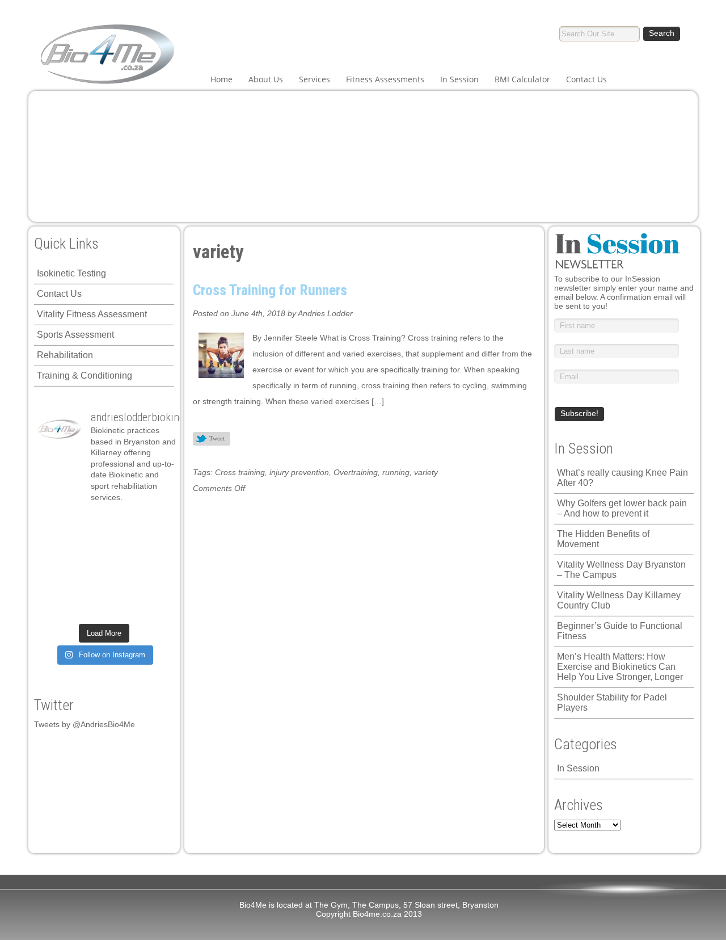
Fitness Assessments (385, 79)
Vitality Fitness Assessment (92, 314)
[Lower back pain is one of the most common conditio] (53, 586)
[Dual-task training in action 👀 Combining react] (154, 586)
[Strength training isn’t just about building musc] (120, 522)
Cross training (240, 472)
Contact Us (586, 79)
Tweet (217, 438)
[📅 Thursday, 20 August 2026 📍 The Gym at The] (120, 544)
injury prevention (299, 472)
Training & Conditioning (84, 375)
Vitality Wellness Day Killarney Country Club (619, 600)
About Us (265, 79)
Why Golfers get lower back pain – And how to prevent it (622, 508)
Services (314, 79)
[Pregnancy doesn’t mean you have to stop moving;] (53, 522)
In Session (459, 79)
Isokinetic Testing (71, 273)
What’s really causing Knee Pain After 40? (622, 478)
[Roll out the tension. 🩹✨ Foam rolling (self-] (87, 586)
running (396, 472)
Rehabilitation (65, 355)
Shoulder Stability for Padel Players (612, 702)
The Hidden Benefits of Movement (603, 539)
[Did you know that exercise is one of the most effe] (120, 586)
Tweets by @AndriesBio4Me (84, 724)
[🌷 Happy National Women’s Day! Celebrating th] (154, 522)
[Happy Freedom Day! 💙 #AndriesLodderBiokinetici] (120, 607)
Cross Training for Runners (270, 290)
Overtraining (356, 472)
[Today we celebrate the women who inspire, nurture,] (53, 607)
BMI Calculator (522, 79)
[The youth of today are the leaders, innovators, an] (154, 565)
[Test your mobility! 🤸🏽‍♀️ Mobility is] (87, 565)
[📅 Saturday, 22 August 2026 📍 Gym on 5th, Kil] (87, 544)
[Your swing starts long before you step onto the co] (154, 607)
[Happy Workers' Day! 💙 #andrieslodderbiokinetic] (87, 607)
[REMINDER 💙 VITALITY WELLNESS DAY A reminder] (87, 522)
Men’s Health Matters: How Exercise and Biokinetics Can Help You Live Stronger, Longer (620, 667)
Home (221, 79)
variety (426, 472)
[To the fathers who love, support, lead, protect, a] (120, 565)
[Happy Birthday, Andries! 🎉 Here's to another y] (53, 565)
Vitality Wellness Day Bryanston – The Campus (621, 570)
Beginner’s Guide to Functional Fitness (619, 631)
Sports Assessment (75, 334)
